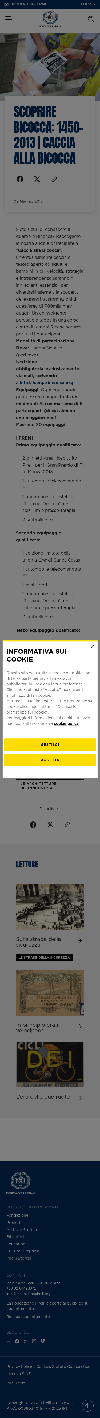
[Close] (93, 646)
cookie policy (66, 723)
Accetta (50, 760)
